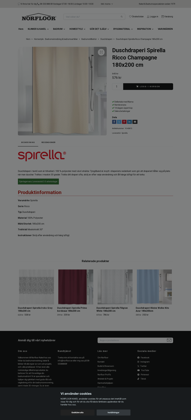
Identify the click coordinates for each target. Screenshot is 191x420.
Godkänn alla (77, 412)
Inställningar (113, 412)
